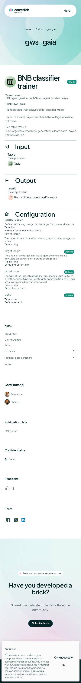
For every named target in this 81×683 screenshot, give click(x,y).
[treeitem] (40, 339)
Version (8, 364)
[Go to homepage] (19, 10)
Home (27, 29)
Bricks (39, 29)
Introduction (11, 334)
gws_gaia (52, 29)
